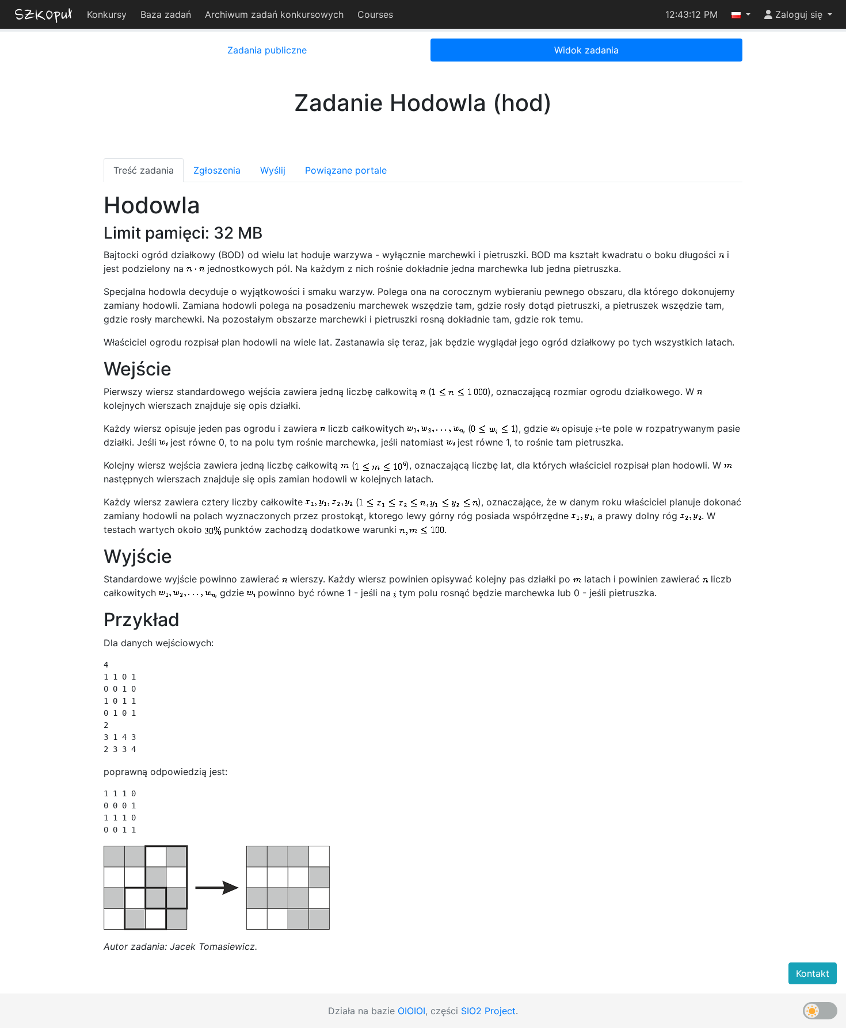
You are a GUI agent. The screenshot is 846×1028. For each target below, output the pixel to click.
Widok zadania (586, 50)
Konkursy (107, 14)
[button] (741, 14)
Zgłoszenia (217, 170)
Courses (375, 14)
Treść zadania (143, 170)
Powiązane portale (346, 170)
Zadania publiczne (267, 50)
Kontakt (812, 973)
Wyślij (272, 170)
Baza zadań (165, 14)
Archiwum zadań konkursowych (274, 14)
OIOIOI (411, 1011)
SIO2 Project (488, 1011)
